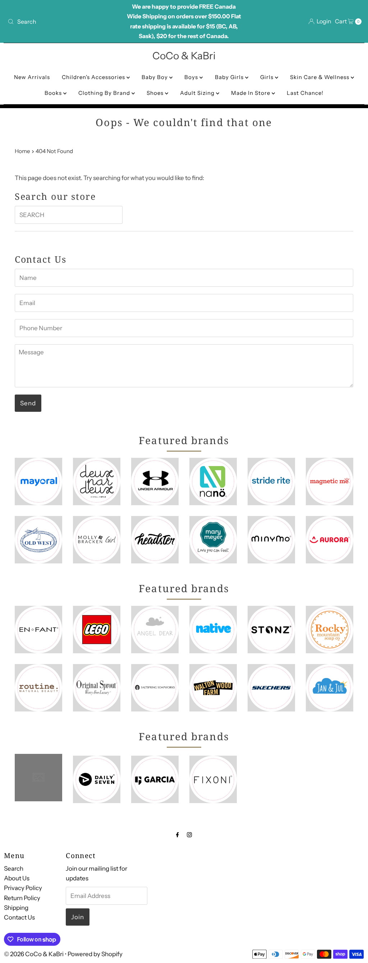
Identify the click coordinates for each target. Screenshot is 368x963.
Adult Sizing (198, 92)
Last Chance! (305, 92)
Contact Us (19, 917)
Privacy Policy (23, 887)
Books (54, 92)
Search (13, 868)
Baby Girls (230, 77)
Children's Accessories (94, 77)
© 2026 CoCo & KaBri (34, 954)
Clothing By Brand (105, 92)
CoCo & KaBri (184, 56)
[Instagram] (189, 834)
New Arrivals (32, 77)
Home (22, 151)
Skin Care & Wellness (320, 77)
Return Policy (22, 898)
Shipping (16, 907)
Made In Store (251, 92)
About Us (16, 878)
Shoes (156, 92)
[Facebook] (177, 834)
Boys (191, 77)
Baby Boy (155, 77)
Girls (267, 77)
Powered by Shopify (95, 954)
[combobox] (62, 21)
